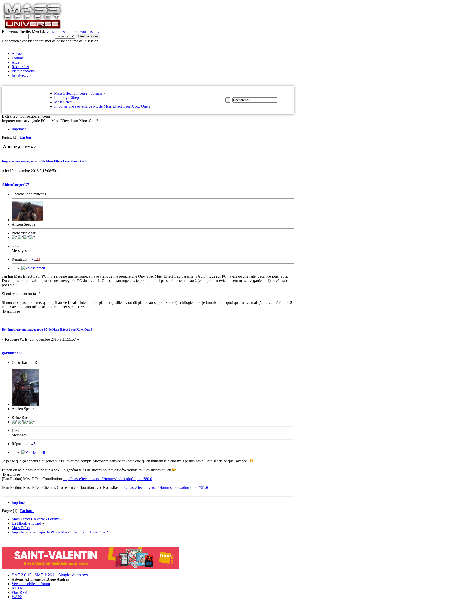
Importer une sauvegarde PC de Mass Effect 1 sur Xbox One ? (44, 161)
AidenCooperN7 (15, 185)
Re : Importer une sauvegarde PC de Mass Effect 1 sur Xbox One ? (47, 329)
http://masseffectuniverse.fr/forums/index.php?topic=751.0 (163, 487)
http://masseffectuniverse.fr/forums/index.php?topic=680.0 (107, 479)
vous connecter (58, 31)
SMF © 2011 (45, 575)
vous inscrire (89, 31)
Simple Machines (73, 575)
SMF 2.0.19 (22, 575)
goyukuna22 (12, 353)
